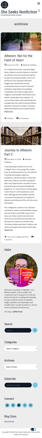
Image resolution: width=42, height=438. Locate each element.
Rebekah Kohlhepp (30, 65)
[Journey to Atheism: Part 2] (21, 144)
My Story (25, 237)
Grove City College (14, 237)
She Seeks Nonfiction (19, 11)
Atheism (10, 118)
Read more (8, 111)
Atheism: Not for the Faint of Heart (18, 58)
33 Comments (24, 118)
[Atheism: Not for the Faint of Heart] (21, 50)
